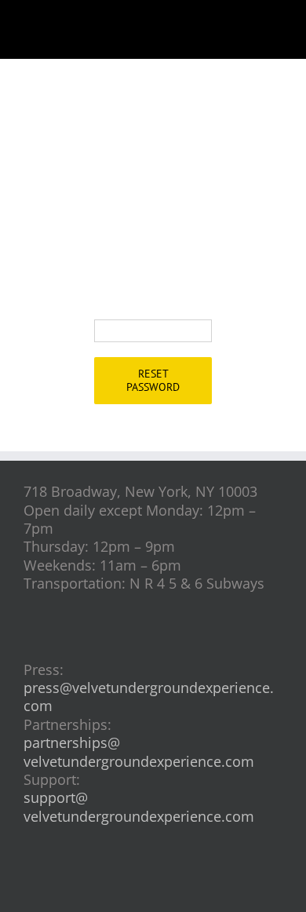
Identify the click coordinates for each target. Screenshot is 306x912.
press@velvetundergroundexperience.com (149, 696)
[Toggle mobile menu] (276, 24)
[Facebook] (127, 887)
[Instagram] (153, 887)
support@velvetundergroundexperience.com (139, 806)
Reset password (153, 380)
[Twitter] (179, 887)
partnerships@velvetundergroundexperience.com (139, 751)
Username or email (137, 301)
